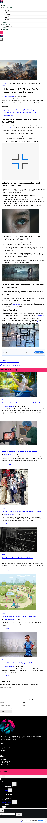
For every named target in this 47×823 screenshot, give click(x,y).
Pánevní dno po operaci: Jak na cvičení (9, 361)
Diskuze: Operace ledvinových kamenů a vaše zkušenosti (21, 511)
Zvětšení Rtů (7, 21)
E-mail (23, 705)
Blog (3, 748)
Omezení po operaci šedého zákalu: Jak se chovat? (19, 451)
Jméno (24, 702)
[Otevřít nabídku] (1, 39)
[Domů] (2, 83)
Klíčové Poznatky (8, 115)
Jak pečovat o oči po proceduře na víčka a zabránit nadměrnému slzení (21, 112)
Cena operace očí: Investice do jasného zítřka (17, 558)
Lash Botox (9, 14)
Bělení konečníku (8, 8)
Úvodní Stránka (6, 747)
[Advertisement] (23, 49)
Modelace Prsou (8, 26)
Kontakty (5, 29)
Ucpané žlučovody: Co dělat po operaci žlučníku (18, 663)
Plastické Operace (6, 762)
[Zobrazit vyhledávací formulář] (1, 32)
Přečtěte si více (6, 416)
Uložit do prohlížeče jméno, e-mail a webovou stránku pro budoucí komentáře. (20, 708)
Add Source (40, 820)
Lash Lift (6, 17)
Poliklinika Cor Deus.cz (8, 96)
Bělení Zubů (7, 10)
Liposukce (7, 19)
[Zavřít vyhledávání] (2, 811)
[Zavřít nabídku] (0, 779)
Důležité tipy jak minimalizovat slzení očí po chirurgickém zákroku (20, 110)
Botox (6, 790)
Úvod (4, 5)
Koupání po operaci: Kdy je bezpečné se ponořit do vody (21, 403)
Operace (5, 22)
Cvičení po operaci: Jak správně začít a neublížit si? (19, 616)
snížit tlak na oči (16, 304)
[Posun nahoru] (1, 776)
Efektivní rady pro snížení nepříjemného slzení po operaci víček (19, 114)
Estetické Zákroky (6, 761)
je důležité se (37, 321)
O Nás (4, 27)
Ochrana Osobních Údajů (21, 771)
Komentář (32, 699)
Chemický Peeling (8, 16)
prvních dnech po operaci (9, 127)
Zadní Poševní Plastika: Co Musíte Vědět (10, 365)
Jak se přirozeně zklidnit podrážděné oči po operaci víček (18, 109)
